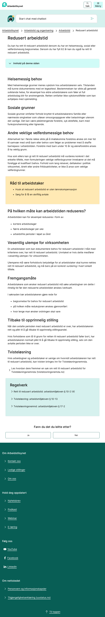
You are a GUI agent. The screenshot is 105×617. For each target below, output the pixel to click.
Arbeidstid (64, 30)
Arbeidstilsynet (10, 30)
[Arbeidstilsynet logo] (12, 5)
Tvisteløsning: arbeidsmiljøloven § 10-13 (36, 399)
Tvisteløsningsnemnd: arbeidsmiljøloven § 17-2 (39, 406)
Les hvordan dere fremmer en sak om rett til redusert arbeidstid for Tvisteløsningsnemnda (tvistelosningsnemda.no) (48, 370)
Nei (76, 435)
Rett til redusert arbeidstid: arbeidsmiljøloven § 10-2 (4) (44, 391)
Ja (28, 435)
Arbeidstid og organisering (38, 30)
